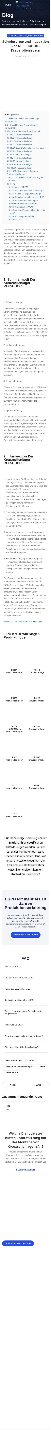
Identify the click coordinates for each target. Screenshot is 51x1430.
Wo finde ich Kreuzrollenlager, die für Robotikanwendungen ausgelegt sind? (30, 1282)
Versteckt (15, 115)
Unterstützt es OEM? (14, 1025)
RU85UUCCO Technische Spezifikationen (23, 621)
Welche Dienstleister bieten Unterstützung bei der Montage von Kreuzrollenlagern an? (25, 1140)
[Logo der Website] (25, 5)
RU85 (42, 1067)
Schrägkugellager (13, 1338)
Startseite (6, 21)
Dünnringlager (11, 1372)
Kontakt (8, 1329)
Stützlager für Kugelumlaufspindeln (21, 1382)
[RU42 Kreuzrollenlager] (14, 747)
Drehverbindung (12, 1358)
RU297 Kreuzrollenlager (36, 727)
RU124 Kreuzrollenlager (14, 671)
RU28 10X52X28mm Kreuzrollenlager (14, 729)
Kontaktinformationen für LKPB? (19, 1000)
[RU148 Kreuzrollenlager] (36, 660)
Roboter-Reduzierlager (15, 1377)
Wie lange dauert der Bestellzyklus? (21, 1047)
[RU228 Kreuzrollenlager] (36, 688)
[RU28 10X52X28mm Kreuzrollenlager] (14, 716)
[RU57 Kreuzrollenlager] (14, 775)
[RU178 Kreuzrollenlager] (14, 688)
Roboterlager (35, 36)
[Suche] (47, 5)
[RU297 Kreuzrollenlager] (36, 716)
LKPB (31, 1060)
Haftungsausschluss (14, 1333)
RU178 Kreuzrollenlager (14, 699)
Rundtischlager (11, 1368)
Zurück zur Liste (25, 1085)
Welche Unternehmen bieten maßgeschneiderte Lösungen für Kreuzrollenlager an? (31, 1299)
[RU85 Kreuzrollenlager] (14, 803)
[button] (26, 968)
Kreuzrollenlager (20, 21)
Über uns (9, 1324)
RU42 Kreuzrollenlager (14, 758)
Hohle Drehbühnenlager (15, 1343)
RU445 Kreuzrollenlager (36, 758)
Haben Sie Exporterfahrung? (17, 989)
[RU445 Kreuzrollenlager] (36, 747)
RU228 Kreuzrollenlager (36, 699)
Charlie (18, 56)
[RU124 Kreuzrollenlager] (14, 660)
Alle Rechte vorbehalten (30, 1423)
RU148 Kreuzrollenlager (36, 671)
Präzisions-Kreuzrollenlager (19, 1067)
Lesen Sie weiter (25, 1170)
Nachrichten (10, 1319)
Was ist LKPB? (11, 966)
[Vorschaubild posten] (10, 1265)
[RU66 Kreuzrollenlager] (36, 775)
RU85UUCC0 (12, 1073)
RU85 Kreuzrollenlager (14, 815)
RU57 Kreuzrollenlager (14, 786)
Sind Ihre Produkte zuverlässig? (19, 978)
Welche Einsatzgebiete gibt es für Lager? (24, 1036)
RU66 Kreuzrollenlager (36, 786)
